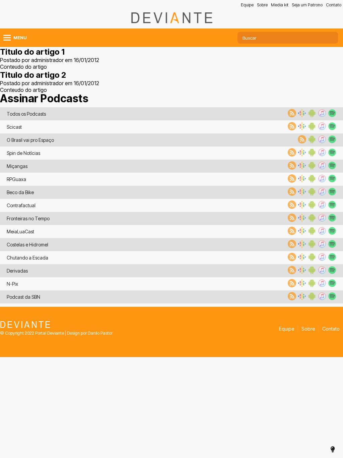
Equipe (247, 4)
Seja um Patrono (307, 4)
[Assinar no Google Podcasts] (301, 115)
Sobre (262, 4)
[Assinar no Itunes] (321, 115)
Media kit (279, 4)
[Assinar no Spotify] (331, 115)
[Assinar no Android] (311, 115)
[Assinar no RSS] (291, 115)
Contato (333, 4)
